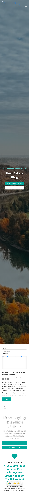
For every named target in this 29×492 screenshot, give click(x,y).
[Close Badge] (21, 482)
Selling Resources (14, 188)
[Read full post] (14, 363)
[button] (14, 183)
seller (9, 406)
